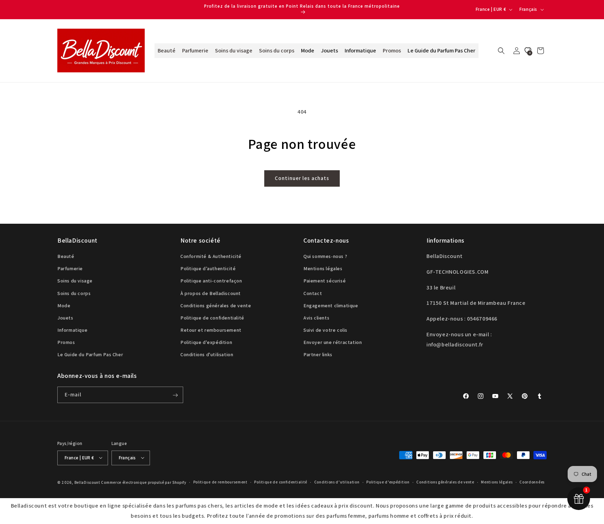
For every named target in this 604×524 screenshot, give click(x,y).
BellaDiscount (87, 482)
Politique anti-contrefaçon (211, 281)
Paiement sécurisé (324, 281)
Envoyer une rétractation (332, 342)
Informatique (72, 330)
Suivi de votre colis (325, 330)
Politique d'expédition (206, 342)
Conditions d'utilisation (206, 355)
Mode (63, 305)
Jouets (65, 318)
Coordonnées (532, 482)
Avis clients (316, 318)
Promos (66, 342)
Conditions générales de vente (215, 305)
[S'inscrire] (175, 395)
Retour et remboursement (211, 330)
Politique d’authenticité (208, 269)
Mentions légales (323, 269)
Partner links (317, 355)
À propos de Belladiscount (210, 293)
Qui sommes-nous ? (325, 256)
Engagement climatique (330, 305)
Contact (312, 293)
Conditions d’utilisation (337, 482)
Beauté (65, 256)
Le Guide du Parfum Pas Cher (90, 355)
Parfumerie (70, 269)
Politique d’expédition (387, 482)
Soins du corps (74, 293)
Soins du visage (75, 281)
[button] (501, 50)
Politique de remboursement (220, 482)
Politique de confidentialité (212, 318)
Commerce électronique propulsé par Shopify (143, 482)
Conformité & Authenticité (211, 256)
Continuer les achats (302, 178)
